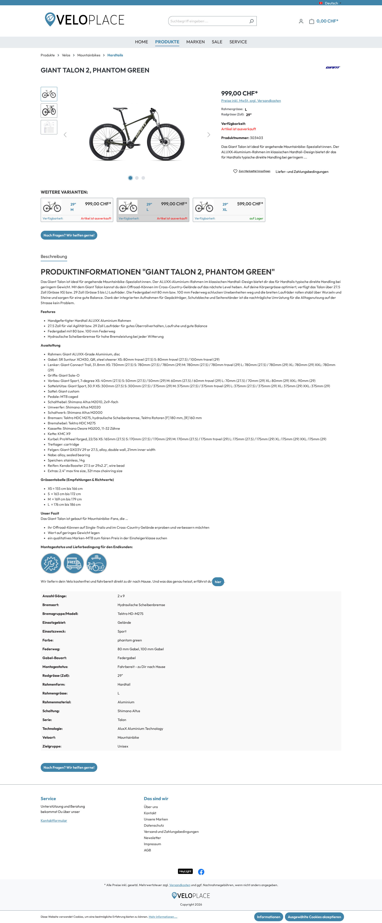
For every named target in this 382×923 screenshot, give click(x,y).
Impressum (152, 844)
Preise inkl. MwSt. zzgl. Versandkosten (251, 100)
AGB (147, 850)
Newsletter (152, 837)
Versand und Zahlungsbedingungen (171, 831)
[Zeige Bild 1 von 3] (130, 178)
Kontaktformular (54, 820)
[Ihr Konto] (301, 21)
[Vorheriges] (65, 134)
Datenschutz (154, 825)
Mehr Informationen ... (163, 916)
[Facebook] (201, 872)
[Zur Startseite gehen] (85, 21)
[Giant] (333, 72)
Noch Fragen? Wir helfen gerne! (69, 235)
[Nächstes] (209, 134)
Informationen (268, 917)
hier (218, 582)
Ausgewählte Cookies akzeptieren (314, 917)
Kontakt (150, 813)
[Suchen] (251, 21)
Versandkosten (179, 885)
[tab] (54, 256)
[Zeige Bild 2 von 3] (137, 178)
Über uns (151, 807)
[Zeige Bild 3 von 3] (143, 178)
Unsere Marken (156, 819)
